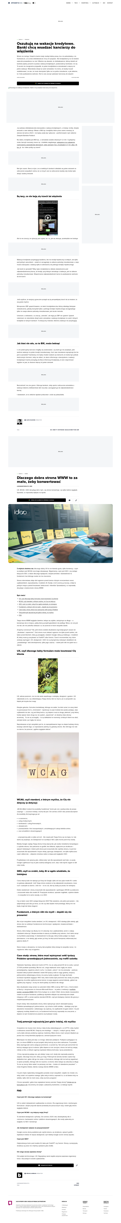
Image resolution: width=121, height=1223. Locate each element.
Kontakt (110, 3)
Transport (85, 1211)
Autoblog (95, 3)
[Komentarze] (69, 500)
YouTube (106, 1213)
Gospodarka (86, 1206)
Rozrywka (84, 3)
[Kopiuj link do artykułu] (76, 500)
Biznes (68, 3)
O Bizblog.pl (65, 1205)
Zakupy (84, 1213)
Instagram (106, 1206)
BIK (51, 430)
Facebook (106, 1211)
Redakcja (64, 1207)
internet (76, 1185)
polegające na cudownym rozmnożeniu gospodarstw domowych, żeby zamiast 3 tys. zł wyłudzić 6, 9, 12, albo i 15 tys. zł (47, 144)
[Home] (27, 3)
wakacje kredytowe (70, 430)
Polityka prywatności (65, 1214)
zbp (78, 430)
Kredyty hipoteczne (58, 430)
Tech (76, 3)
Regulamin (64, 1212)
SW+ (104, 3)
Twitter (105, 1208)
